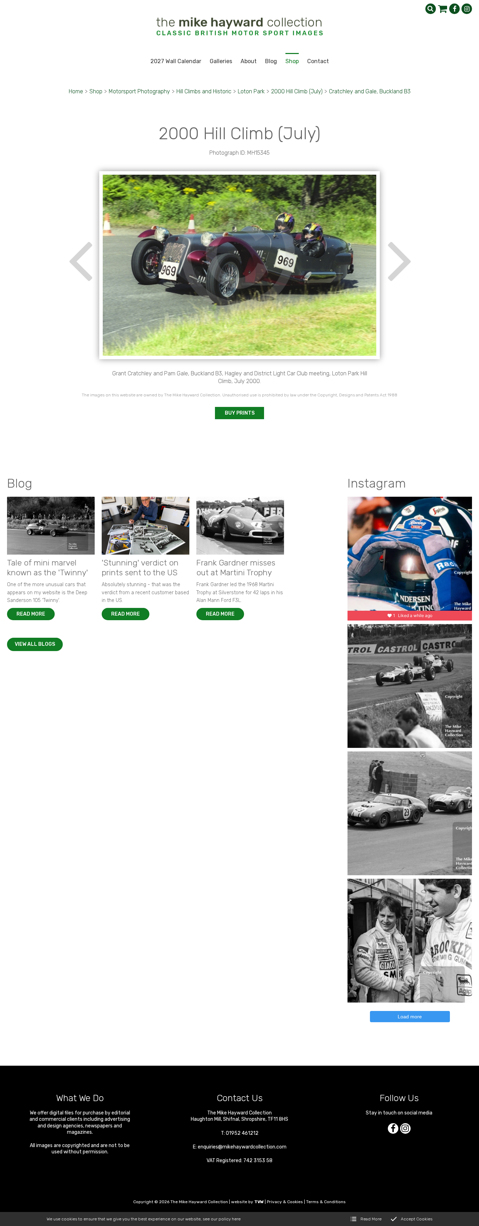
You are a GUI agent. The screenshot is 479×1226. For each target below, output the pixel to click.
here (236, 1219)
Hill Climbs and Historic (203, 91)
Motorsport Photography (139, 91)
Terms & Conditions (326, 1201)
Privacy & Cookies (285, 1201)
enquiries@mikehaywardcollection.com (242, 1147)
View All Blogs (35, 644)
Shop (95, 91)
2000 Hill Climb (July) (297, 91)
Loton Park (251, 91)
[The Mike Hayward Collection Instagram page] (466, 9)
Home (76, 91)
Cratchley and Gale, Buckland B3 (370, 91)
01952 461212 (242, 1133)
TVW (259, 1201)
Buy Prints (240, 413)
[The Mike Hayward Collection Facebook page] (454, 9)
